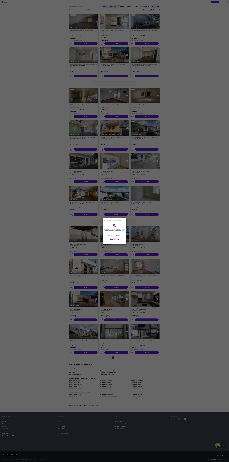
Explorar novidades (114, 239)
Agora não (114, 241)
